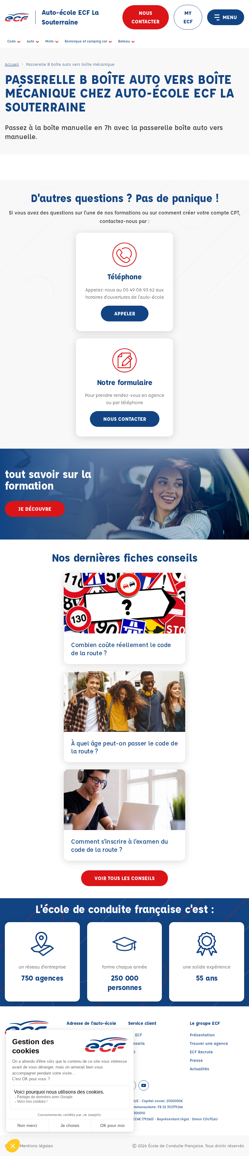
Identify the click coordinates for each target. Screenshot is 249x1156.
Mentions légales (36, 1145)
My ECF (135, 1034)
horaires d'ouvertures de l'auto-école (124, 297)
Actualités (199, 1068)
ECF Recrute (201, 1051)
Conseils (136, 1043)
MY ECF (188, 17)
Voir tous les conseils (124, 878)
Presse (196, 1060)
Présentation (202, 1034)
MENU (230, 17)
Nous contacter (145, 17)
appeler (124, 313)
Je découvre (34, 509)
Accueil (12, 64)
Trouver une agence (209, 1043)
